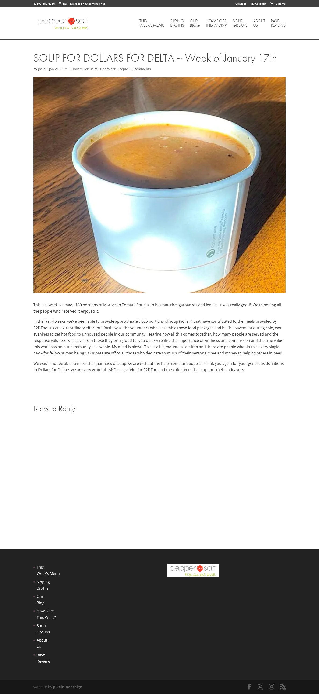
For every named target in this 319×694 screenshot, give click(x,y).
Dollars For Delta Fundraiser (94, 69)
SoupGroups (240, 23)
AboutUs (259, 23)
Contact (240, 4)
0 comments (141, 69)
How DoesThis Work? (216, 23)
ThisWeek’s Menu (151, 23)
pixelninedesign (67, 686)
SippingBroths (177, 23)
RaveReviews (278, 23)
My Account (258, 4)
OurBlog (195, 23)
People (122, 69)
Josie (41, 69)
